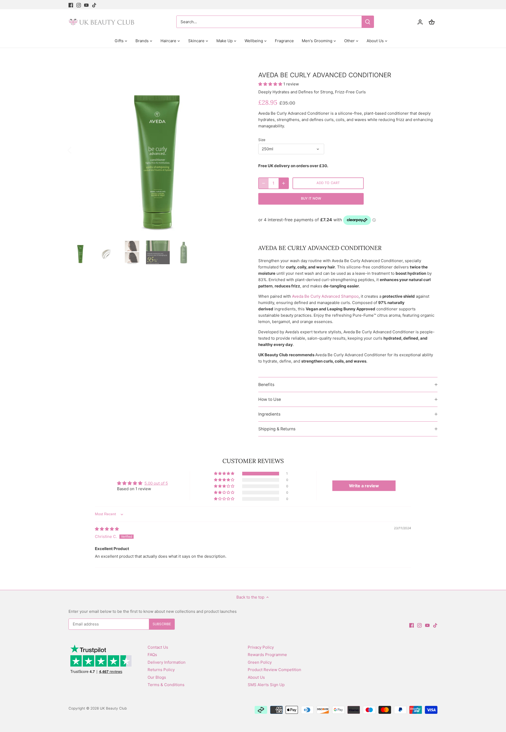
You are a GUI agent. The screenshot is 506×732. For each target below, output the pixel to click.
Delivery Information (167, 662)
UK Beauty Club (113, 708)
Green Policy (260, 662)
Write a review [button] (364, 485)
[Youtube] (86, 4)
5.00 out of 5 (156, 483)
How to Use (269, 399)
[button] (270, 83)
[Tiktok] (94, 4)
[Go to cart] (432, 22)
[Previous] (76, 150)
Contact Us (158, 647)
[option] (157, 149)
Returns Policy (161, 669)
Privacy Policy (261, 647)
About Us (256, 677)
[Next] (238, 150)
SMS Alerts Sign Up (266, 684)
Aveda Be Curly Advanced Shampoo (325, 296)
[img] (107, 528)
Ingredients (269, 414)
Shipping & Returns (276, 428)
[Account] (420, 22)
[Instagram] (78, 4)
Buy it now (311, 198)
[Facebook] (71, 4)
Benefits (266, 384)
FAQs (152, 654)
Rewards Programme (267, 654)
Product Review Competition (274, 669)
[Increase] (284, 183)
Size (261, 140)
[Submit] (368, 22)
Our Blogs (157, 677)
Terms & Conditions (166, 684)
